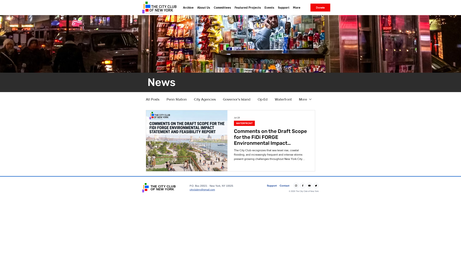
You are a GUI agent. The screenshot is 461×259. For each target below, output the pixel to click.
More (303, 99)
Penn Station (177, 99)
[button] (203, 7)
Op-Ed (263, 99)
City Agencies (205, 99)
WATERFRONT (244, 123)
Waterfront (283, 99)
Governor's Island (236, 99)
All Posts (152, 99)
